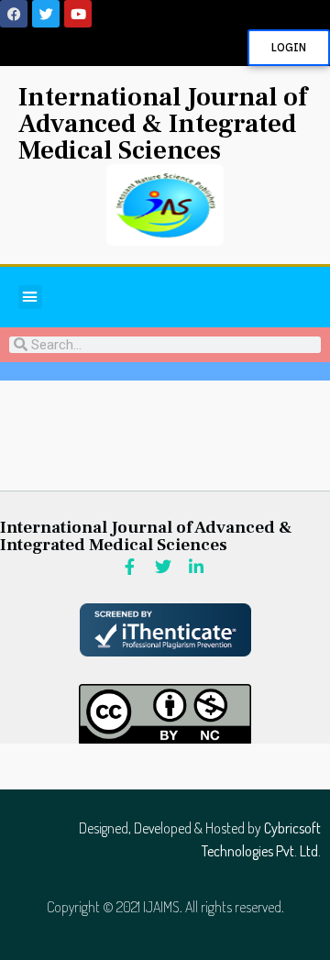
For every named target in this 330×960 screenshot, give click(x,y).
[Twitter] (46, 14)
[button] (30, 297)
